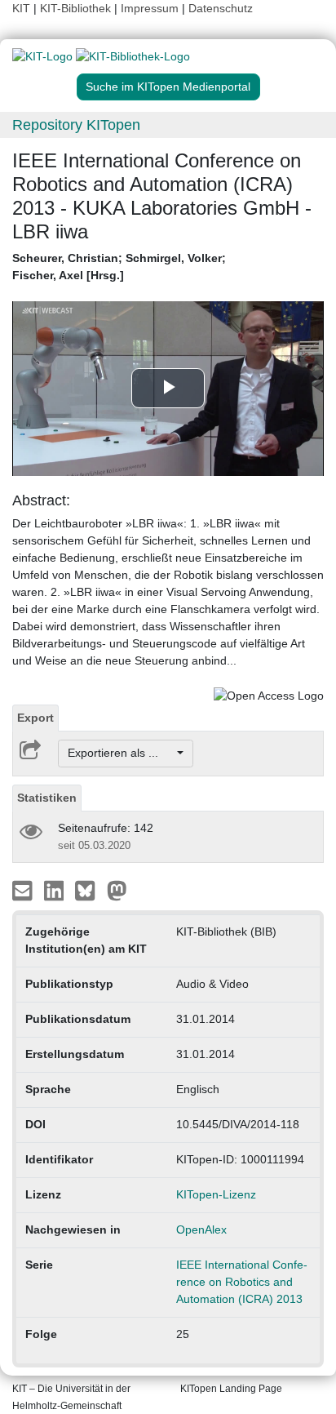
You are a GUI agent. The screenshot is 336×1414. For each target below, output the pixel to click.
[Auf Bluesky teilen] (89, 889)
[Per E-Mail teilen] (24, 889)
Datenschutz (220, 8)
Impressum (150, 8)
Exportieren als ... (121, 752)
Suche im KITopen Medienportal (168, 86)
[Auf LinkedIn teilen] (56, 889)
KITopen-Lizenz (216, 1194)
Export (35, 717)
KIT (21, 8)
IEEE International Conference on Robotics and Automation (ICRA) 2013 (241, 1281)
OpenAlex (201, 1229)
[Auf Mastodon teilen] (117, 889)
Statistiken (47, 797)
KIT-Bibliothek (77, 8)
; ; (119, 266)
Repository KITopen (76, 125)
